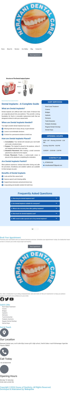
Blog (32, 49)
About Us (9, 49)
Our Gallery (25, 49)
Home (3, 49)
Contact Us (38, 49)
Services (17, 49)
